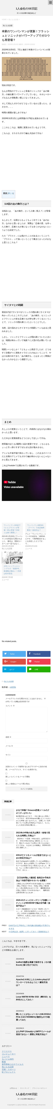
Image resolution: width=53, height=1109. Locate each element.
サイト (8, 755)
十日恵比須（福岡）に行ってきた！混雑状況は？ (29, 932)
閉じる (10, 193)
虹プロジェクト (9, 1072)
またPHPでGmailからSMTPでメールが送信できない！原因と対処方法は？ (33, 1032)
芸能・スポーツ (9, 1069)
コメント (10, 706)
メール (9, 746)
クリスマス (7, 1051)
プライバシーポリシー (39, 1088)
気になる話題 (9, 681)
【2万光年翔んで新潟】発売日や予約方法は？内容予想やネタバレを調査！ (33, 879)
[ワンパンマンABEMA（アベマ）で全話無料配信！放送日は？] (37, 536)
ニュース (6, 1057)
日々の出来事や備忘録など (26, 1099)
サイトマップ (24, 1088)
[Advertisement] (26, 163)
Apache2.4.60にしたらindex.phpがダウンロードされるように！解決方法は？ (33, 982)
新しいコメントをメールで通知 (18, 777)
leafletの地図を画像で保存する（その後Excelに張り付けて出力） (33, 963)
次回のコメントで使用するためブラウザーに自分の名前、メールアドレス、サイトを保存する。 (26, 768)
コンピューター (9, 1054)
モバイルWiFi (8, 1059)
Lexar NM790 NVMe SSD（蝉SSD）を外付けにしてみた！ (33, 998)
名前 (8, 737)
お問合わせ (13, 1088)
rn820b (13, 687)
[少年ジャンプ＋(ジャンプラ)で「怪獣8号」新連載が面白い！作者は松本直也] (12, 558)
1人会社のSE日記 (26, 8)
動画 (4, 1062)
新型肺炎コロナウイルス (13, 1064)
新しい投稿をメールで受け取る (18, 784)
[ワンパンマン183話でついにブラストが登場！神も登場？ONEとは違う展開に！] (13, 536)
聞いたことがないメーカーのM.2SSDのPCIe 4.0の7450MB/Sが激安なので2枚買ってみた (33, 1017)
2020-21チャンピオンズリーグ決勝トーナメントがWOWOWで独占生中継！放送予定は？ (33, 903)
